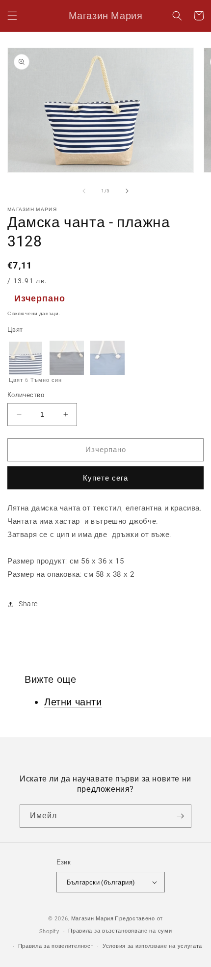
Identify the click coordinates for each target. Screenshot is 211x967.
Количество (25, 395)
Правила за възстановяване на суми (120, 931)
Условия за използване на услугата (152, 946)
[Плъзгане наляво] (84, 191)
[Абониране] (180, 816)
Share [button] (28, 604)
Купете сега (105, 478)
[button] (12, 16)
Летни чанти (73, 702)
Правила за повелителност (56, 946)
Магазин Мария (92, 918)
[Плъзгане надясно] (127, 191)
